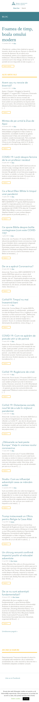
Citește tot (5, 112)
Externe (12, 522)
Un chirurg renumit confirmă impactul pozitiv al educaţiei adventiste (17, 555)
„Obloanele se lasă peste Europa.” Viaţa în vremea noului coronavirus (19, 445)
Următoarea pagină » (10, 631)
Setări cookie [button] (15, 699)
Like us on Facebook (12, 678)
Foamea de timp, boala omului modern (17, 34)
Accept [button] (26, 698)
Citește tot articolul (7, 66)
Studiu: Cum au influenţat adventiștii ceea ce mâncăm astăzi (17, 482)
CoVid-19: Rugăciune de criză (18, 372)
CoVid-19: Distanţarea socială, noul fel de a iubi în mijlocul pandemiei (18, 408)
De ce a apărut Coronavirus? (17, 266)
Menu (37, 4)
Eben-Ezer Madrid (20, 5)
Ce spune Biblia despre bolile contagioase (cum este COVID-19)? (19, 230)
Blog (15, 43)
